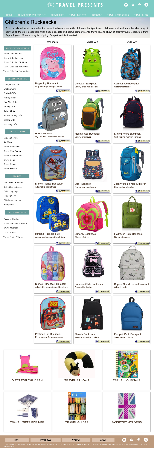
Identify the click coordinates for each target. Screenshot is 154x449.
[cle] (146, 5)
